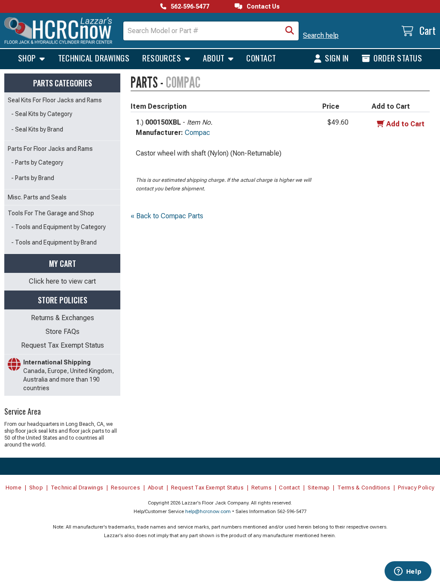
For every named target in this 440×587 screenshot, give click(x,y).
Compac (197, 132)
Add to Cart (405, 124)
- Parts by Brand (32, 177)
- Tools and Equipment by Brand (54, 242)
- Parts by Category (37, 162)
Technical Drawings (94, 58)
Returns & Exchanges (62, 318)
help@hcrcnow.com (208, 511)
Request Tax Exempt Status (62, 345)
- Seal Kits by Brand (37, 129)
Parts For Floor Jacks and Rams (50, 148)
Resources (162, 58)
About (214, 58)
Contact (261, 58)
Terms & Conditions (363, 487)
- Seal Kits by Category (41, 113)
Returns (261, 487)
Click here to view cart (62, 281)
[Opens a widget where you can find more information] (407, 572)
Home (13, 487)
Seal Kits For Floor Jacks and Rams (55, 100)
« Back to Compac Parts (167, 216)
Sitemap (319, 487)
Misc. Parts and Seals (37, 197)
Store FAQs (62, 331)
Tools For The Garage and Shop (51, 213)
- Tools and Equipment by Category (58, 226)
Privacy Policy (416, 487)
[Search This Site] (289, 31)
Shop (28, 58)
